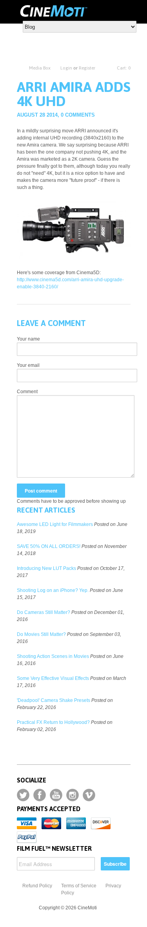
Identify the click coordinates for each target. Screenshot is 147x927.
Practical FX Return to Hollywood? (53, 722)
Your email (28, 365)
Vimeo (89, 795)
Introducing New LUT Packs (46, 568)
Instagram (72, 795)
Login (66, 68)
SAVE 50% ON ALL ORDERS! (48, 546)
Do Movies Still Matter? (41, 634)
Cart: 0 (124, 68)
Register (87, 68)
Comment (27, 391)
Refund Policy (37, 886)
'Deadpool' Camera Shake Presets (53, 700)
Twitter (23, 795)
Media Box (40, 68)
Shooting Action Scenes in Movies (53, 656)
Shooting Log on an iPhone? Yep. (53, 590)
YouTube (56, 795)
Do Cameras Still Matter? (43, 612)
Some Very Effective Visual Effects (53, 678)
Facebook (39, 795)
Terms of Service (78, 886)
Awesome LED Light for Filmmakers (55, 524)
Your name (28, 339)
